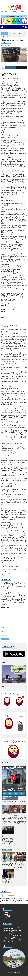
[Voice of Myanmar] (2, 27)
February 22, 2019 (6, 813)
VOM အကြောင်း (6, 916)
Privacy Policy (6, 918)
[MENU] (26, 27)
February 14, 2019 (19, 813)
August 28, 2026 (7, 784)
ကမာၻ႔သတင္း (7, 849)
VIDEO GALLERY (7, 763)
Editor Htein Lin (17, 815)
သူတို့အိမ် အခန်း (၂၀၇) (8, 933)
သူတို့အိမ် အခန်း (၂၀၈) (8, 928)
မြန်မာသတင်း (4, 574)
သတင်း (8, 574)
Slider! (4, 662)
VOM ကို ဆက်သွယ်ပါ (8, 914)
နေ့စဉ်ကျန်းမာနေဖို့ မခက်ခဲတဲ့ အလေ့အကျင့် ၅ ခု (14, 935)
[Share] (10, 67)
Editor (10, 45)
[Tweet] (21, 67)
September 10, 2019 (7, 835)
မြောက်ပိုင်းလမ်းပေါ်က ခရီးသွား (10, 937)
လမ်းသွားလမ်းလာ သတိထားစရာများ (11, 927)
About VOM (5, 912)
